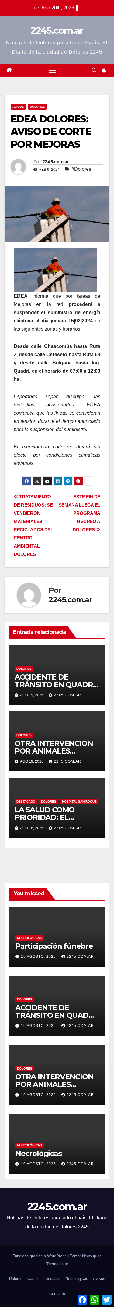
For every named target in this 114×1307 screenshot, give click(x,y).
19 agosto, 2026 (39, 956)
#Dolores (81, 169)
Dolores (37, 106)
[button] (94, 70)
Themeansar (57, 1264)
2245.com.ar (57, 30)
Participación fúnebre (54, 946)
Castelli (33, 1278)
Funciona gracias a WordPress (40, 1256)
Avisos (18, 106)
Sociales (52, 1278)
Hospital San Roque (79, 801)
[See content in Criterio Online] (55, 269)
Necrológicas (29, 938)
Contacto (57, 1293)
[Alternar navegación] (52, 70)
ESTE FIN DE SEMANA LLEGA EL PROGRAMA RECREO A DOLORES (79, 513)
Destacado (25, 801)
